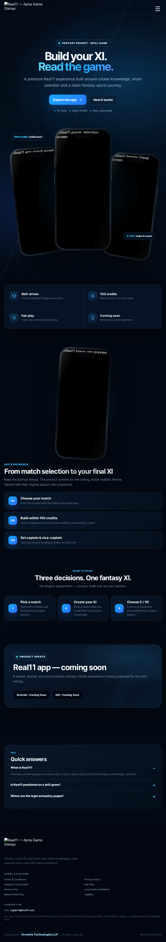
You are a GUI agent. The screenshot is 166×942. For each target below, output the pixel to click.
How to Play (11, 889)
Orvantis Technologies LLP (39, 934)
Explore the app (65, 100)
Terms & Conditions (15, 879)
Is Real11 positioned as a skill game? (36, 784)
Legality (89, 894)
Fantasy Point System (16, 884)
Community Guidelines (97, 889)
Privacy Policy (92, 879)
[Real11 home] (26, 9)
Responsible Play (14, 894)
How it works (103, 100)
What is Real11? (21, 767)
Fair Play (89, 884)
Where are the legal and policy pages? (37, 796)
